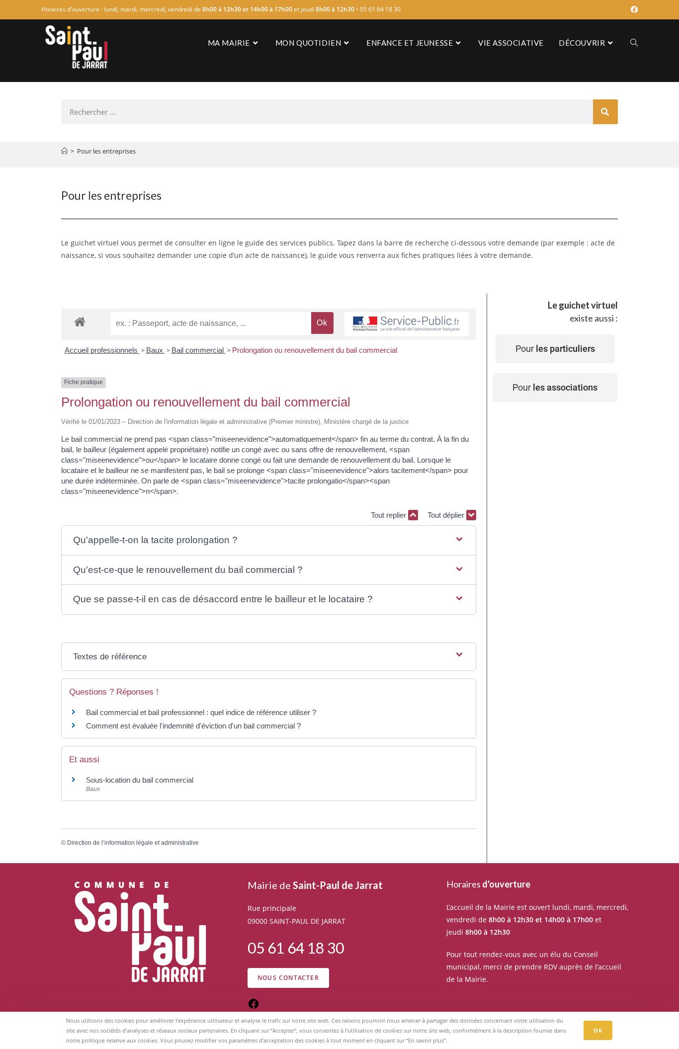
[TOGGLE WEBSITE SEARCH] (634, 42)
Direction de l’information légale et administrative (133, 842)
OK (598, 1030)
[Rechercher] (605, 111)
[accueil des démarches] (80, 321)
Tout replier (389, 515)
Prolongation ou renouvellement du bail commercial (314, 350)
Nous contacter (288, 977)
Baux (155, 350)
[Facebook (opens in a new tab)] (633, 9)
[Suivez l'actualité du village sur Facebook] (253, 1007)
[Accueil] (64, 151)
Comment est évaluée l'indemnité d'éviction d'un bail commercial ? (193, 726)
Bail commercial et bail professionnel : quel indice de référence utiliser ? (201, 712)
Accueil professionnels (102, 350)
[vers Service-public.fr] (406, 324)
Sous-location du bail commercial (139, 780)
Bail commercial (198, 350)
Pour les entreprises (106, 151)
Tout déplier (446, 515)
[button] (268, 540)
